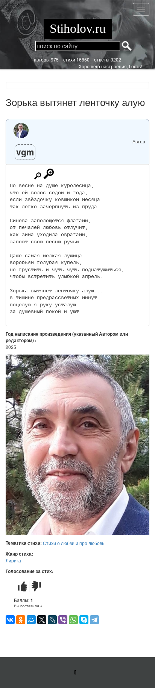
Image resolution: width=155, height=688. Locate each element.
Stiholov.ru (78, 28)
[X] (41, 619)
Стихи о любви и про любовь (73, 543)
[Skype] (83, 619)
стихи (69, 59)
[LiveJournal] (52, 619)
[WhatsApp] (73, 619)
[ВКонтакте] (10, 619)
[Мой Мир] (31, 619)
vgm (25, 152)
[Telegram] (94, 619)
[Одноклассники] (20, 619)
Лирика (13, 560)
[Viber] (62, 619)
